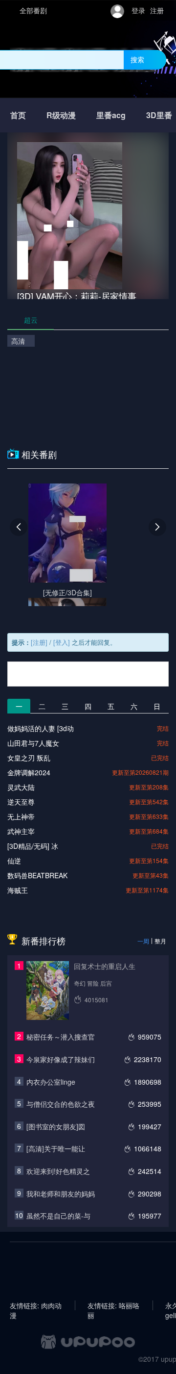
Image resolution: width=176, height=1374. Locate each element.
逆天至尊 (21, 802)
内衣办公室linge (50, 1082)
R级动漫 (61, 115)
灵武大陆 (21, 787)
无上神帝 (21, 816)
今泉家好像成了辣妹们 (60, 1059)
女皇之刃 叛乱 (28, 758)
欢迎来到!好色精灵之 (58, 1171)
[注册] (39, 642)
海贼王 (17, 890)
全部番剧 (33, 10)
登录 (138, 10)
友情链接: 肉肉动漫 (36, 1305)
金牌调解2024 (28, 772)
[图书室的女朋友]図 (55, 1126)
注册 (157, 10)
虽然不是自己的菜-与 (58, 1216)
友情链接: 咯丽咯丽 (113, 1305)
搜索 (137, 59)
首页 (18, 115)
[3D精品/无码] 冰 (32, 846)
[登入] (61, 642)
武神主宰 (21, 831)
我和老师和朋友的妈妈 (60, 1193)
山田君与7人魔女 (33, 743)
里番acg (111, 115)
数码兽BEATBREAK (37, 875)
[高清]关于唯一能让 (55, 1148)
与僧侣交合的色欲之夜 (60, 1104)
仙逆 (14, 860)
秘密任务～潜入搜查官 (60, 1037)
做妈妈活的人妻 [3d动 (40, 728)
